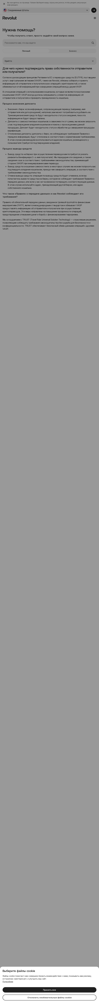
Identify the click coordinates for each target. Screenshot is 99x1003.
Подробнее (8, 981)
